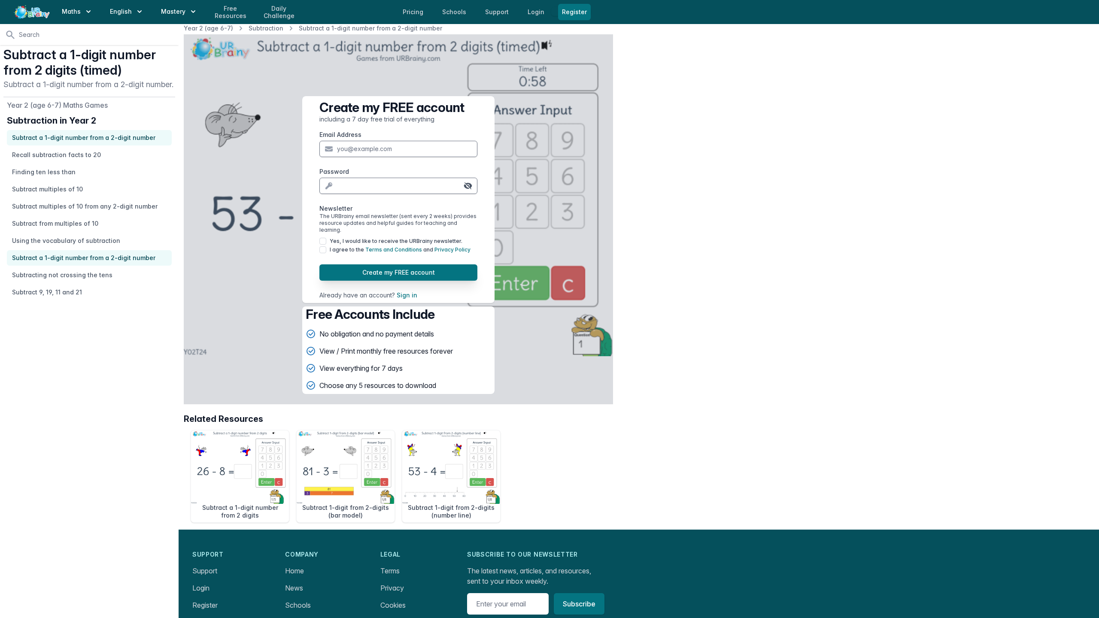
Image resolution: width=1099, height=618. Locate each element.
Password (334, 171)
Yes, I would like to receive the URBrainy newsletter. (396, 241)
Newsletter (398, 219)
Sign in (407, 295)
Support (204, 570)
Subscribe (579, 604)
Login (537, 11)
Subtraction (266, 28)
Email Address (340, 134)
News (294, 588)
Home (294, 570)
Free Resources (230, 12)
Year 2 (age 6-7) (208, 28)
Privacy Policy (452, 249)
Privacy (392, 588)
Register (574, 11)
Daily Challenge (279, 12)
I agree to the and (400, 249)
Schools (455, 11)
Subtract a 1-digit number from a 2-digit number (370, 28)
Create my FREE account (398, 272)
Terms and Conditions (393, 249)
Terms (390, 570)
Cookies (393, 605)
